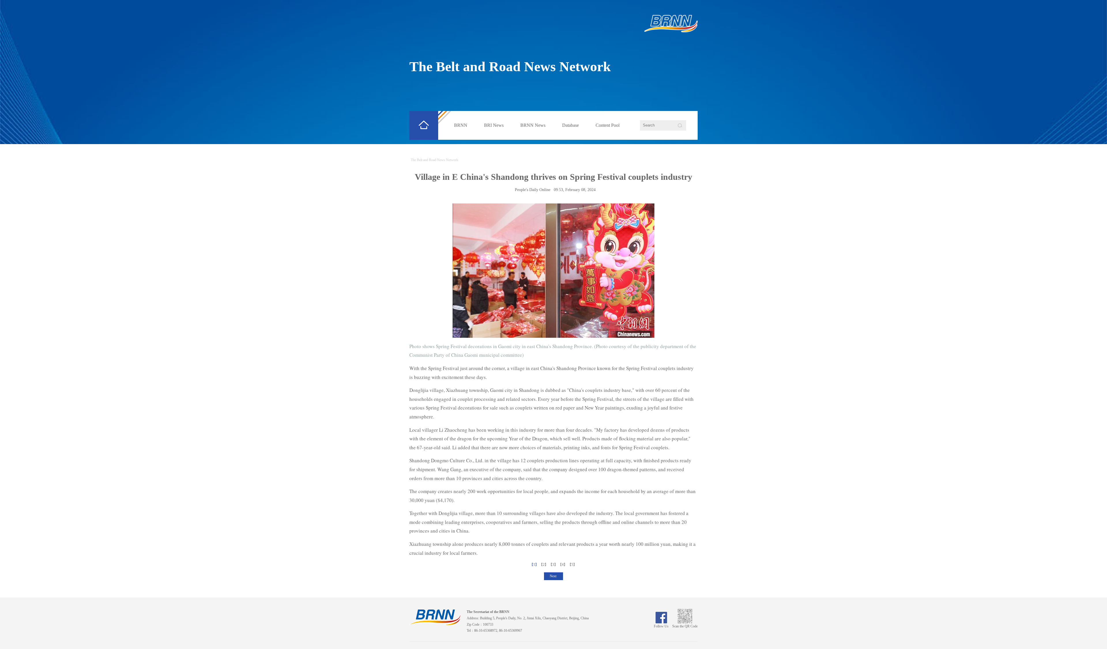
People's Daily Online (532, 190)
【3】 (553, 565)
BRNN (460, 125)
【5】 (572, 565)
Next (553, 576)
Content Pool (608, 125)
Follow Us (661, 626)
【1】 (534, 565)
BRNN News (532, 125)
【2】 (544, 565)
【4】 (563, 565)
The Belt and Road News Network (510, 66)
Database (570, 125)
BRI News (494, 125)
